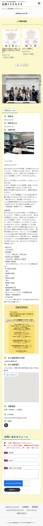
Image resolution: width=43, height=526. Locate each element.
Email (10, 461)
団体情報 (10, 9)
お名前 (11, 453)
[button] (39, 3)
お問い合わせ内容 (15, 468)
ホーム (4, 9)
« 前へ (18, 65)
